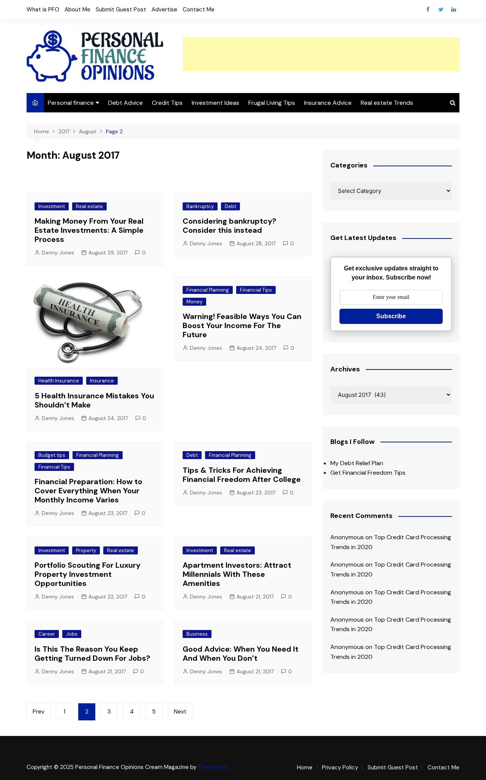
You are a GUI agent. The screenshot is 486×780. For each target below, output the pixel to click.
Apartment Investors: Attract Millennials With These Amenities (237, 574)
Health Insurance (58, 380)
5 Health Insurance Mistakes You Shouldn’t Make (94, 400)
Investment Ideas (215, 103)
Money (194, 301)
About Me (77, 9)
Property (86, 550)
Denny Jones (58, 252)
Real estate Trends (387, 103)
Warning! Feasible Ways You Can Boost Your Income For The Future (242, 325)
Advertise (164, 9)
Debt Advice (125, 103)
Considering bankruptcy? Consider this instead (229, 225)
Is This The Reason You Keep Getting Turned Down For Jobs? (92, 653)
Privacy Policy (340, 767)
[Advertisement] (321, 54)
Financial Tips (256, 290)
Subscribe (391, 316)
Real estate (89, 206)
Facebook (428, 9)
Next (180, 711)
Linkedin (453, 9)
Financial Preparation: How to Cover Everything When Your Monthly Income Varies (88, 491)
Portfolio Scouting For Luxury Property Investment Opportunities (87, 574)
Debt (230, 206)
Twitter (441, 9)
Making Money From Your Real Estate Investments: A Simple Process (89, 230)
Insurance (102, 380)
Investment (51, 206)
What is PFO (43, 9)
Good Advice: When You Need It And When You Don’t (240, 653)
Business (197, 634)
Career (46, 634)
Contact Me (199, 9)
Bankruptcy (200, 206)
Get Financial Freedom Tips (368, 473)
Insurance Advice (328, 103)
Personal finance (71, 103)
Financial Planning (207, 290)
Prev (38, 711)
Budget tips (51, 455)
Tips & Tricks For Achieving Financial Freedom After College (242, 474)
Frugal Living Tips (271, 103)
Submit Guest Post (121, 9)
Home (304, 767)
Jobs (71, 634)
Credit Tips (167, 103)
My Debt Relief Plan (356, 463)
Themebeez (214, 767)
